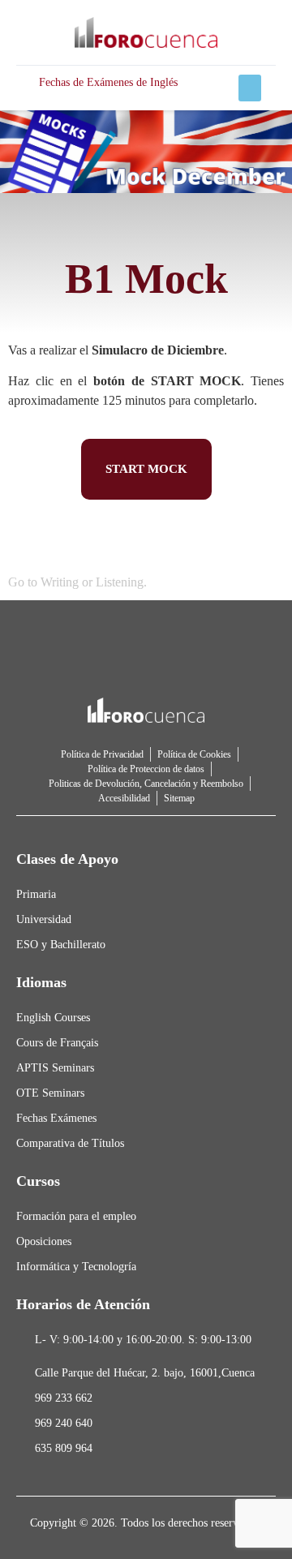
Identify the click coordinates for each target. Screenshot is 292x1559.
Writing (60, 582)
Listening (120, 582)
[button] (249, 88)
